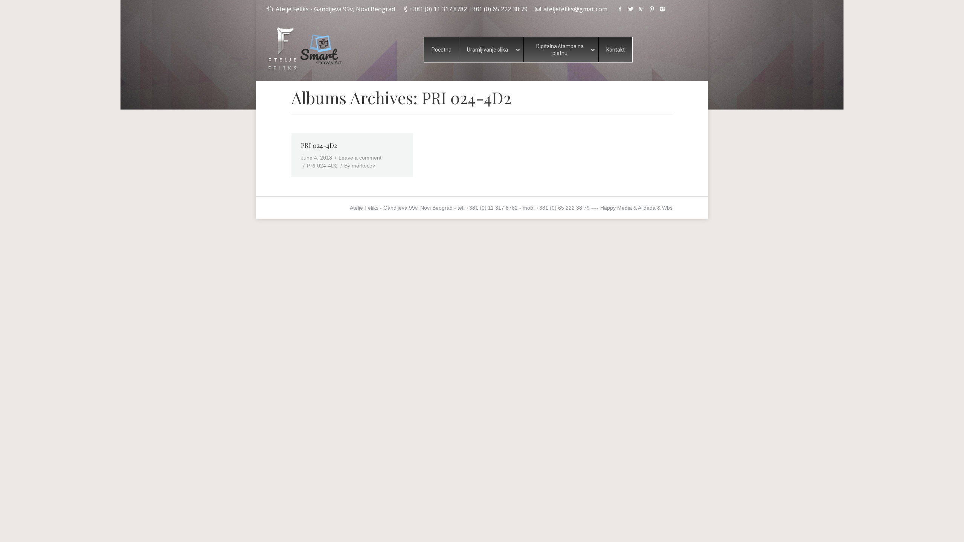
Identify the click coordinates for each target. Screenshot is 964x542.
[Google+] (641, 9)
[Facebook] (620, 9)
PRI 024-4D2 (319, 145)
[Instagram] (662, 9)
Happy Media (616, 208)
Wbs (667, 208)
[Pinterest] (651, 9)
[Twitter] (630, 9)
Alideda (647, 208)
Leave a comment (360, 158)
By (359, 166)
